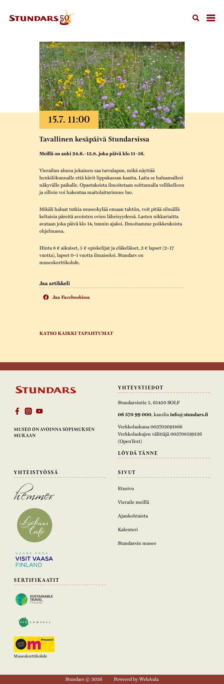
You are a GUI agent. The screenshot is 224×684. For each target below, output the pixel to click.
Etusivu (126, 488)
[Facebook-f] (17, 411)
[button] (112, 297)
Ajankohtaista (133, 516)
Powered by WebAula (136, 679)
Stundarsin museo (137, 543)
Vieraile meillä (133, 502)
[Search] (196, 18)
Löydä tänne (138, 453)
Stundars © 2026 (83, 679)
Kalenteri (128, 529)
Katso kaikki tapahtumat (76, 333)
